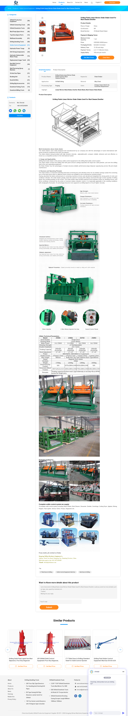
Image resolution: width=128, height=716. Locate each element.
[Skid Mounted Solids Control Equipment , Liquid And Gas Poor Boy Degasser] (77, 643)
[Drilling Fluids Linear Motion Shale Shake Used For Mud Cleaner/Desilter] (62, 32)
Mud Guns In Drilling (85, 572)
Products (10, 686)
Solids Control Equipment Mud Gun (66, 572)
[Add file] (91, 713)
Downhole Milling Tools (20, 90)
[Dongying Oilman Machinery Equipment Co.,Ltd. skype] (23, 110)
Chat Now (112, 2)
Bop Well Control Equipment (20, 64)
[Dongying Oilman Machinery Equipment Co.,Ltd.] (16, 3)
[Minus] (123, 672)
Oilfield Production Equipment (20, 20)
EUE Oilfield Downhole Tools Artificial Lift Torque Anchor (59, 691)
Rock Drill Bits (20, 80)
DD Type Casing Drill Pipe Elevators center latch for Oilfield (34, 695)
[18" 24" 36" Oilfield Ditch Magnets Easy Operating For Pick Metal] (49, 643)
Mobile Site (11, 696)
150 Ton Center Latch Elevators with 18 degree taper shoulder (36, 702)
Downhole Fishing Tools (20, 87)
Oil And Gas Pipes (20, 73)
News (9, 691)
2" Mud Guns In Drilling (46, 572)
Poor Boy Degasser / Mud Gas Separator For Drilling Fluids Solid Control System (105, 661)
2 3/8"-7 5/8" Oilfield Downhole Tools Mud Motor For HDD (60, 685)
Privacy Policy (12, 699)
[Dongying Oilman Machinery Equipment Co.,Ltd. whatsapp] (14, 110)
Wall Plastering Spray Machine (20, 69)
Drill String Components (20, 52)
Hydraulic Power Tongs (20, 48)
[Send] (123, 713)
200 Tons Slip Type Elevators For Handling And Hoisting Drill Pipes (35, 686)
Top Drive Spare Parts (20, 35)
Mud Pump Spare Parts (20, 31)
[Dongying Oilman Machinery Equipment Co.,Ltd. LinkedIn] (80, 696)
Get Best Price (89, 57)
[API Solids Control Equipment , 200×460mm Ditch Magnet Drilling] (21, 643)
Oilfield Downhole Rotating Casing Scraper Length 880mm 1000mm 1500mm (60, 698)
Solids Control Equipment (20, 45)
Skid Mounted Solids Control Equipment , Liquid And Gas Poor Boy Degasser (77, 661)
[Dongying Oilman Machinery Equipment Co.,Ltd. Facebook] (75, 696)
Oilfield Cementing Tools (20, 25)
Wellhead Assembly (20, 38)
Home (9, 683)
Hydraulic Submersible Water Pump (20, 55)
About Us (10, 689)
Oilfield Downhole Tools (20, 28)
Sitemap (10, 694)
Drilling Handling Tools (20, 41)
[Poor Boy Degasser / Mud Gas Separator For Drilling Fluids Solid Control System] (106, 643)
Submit (49, 607)
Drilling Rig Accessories (20, 83)
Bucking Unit (20, 76)
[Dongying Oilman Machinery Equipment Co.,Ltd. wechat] (19, 110)
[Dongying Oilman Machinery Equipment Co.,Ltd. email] (10, 110)
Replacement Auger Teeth (20, 60)
